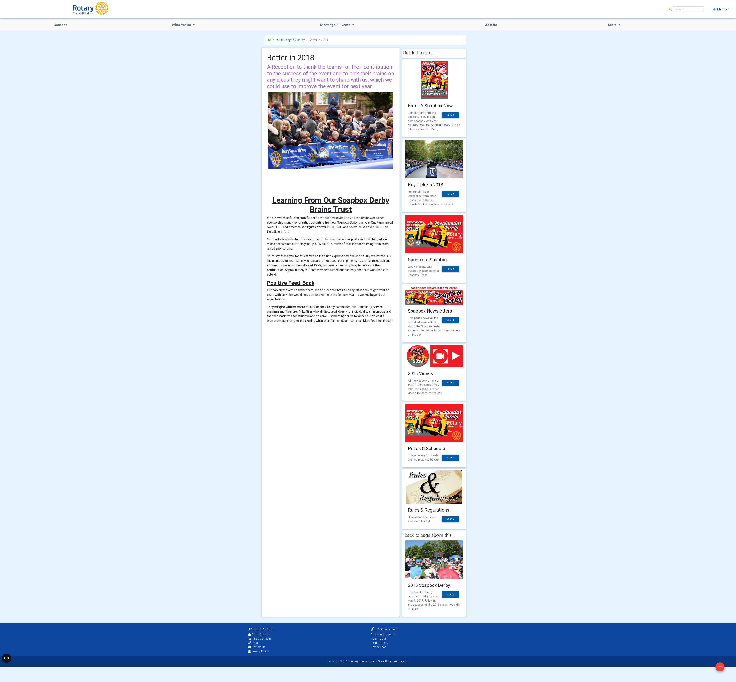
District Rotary (379, 642)
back (451, 594)
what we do (182, 25)
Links (255, 642)
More (612, 25)
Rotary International (383, 634)
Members (723, 9)
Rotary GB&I (378, 638)
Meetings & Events (335, 25)
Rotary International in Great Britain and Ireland (378, 661)
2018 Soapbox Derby (290, 40)
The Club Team (261, 638)
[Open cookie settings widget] (6, 658)
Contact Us (258, 647)
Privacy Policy (260, 651)
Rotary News (378, 647)
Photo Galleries (260, 634)
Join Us (491, 25)
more (449, 115)
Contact (60, 25)
